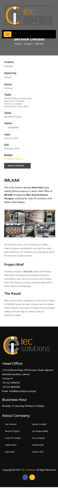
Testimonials (38, 445)
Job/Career (10, 451)
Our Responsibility (40, 431)
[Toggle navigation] (7, 34)
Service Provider (39, 424)
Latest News (11, 445)
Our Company (38, 438)
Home (18, 43)
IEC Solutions (28, 469)
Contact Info (37, 451)
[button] (17, 165)
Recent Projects (12, 431)
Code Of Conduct (13, 438)
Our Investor (10, 424)
